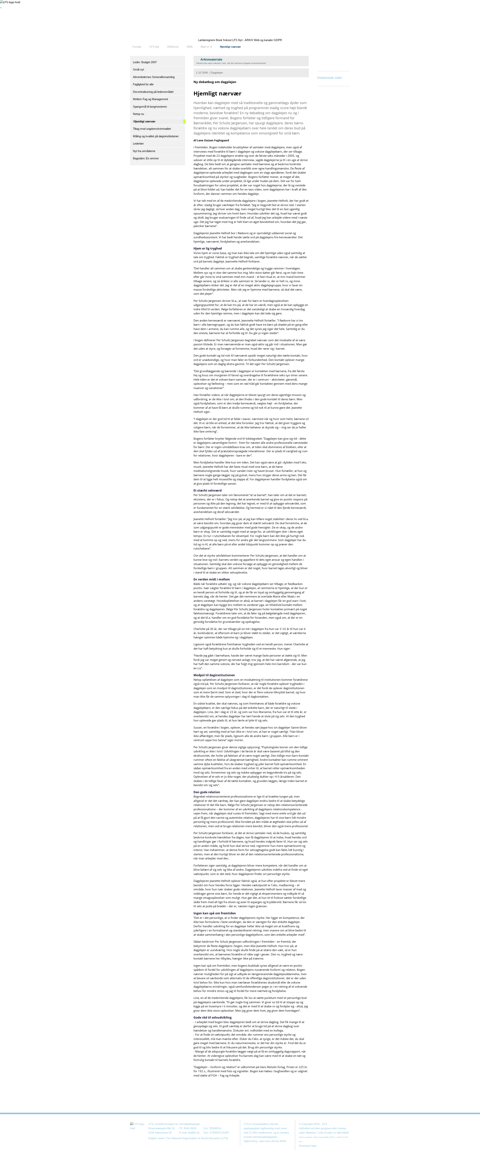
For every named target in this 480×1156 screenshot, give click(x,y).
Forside (136, 46)
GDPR (278, 40)
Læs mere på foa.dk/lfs (272, 1141)
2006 (190, 46)
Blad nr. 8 (206, 46)
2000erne (172, 46)
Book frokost (224, 40)
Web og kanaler (263, 40)
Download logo (307, 1145)
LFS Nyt (154, 46)
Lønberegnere (206, 40)
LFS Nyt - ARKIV (242, 40)
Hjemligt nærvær (230, 46)
